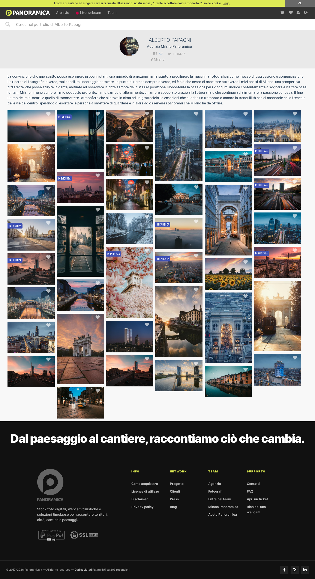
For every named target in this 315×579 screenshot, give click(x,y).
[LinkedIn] (305, 570)
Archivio (62, 12)
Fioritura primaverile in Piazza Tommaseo (139, 314)
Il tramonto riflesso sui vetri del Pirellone (138, 348)
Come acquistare (144, 484)
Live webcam (90, 12)
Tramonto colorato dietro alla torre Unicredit (191, 387)
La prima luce (80, 272)
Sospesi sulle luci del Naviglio (31, 212)
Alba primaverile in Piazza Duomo (34, 246)
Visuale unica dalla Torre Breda (180, 176)
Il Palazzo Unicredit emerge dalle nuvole (40, 137)
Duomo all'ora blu (228, 143)
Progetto (177, 484)
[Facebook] (284, 570)
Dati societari (83, 569)
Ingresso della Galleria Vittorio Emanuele (237, 358)
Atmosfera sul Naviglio (228, 392)
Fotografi (215, 491)
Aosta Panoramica (222, 514)
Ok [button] (300, 3)
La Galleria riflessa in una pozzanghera (236, 177)
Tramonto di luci (80, 306)
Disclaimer (139, 499)
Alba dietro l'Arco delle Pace (31, 177)
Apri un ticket (257, 499)
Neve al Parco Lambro (129, 240)
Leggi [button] (226, 3)
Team (112, 12)
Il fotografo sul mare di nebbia (81, 164)
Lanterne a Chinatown (129, 171)
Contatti (253, 484)
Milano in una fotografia (277, 137)
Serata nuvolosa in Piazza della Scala (185, 210)
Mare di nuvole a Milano (179, 245)
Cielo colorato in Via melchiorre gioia (37, 280)
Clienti (175, 491)
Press (174, 499)
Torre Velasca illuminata (277, 381)
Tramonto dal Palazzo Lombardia (182, 279)
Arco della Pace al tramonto (80, 380)
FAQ (250, 491)
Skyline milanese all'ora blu (277, 239)
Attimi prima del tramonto (130, 137)
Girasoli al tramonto (228, 285)
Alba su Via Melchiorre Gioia (277, 205)
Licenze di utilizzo (145, 491)
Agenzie (214, 484)
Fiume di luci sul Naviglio (31, 314)
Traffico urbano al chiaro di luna (279, 171)
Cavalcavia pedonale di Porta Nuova (36, 382)
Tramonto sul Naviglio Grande (179, 352)
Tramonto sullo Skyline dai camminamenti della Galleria (101, 199)
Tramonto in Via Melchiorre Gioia (132, 382)
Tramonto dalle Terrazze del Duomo (283, 273)
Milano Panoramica (223, 507)
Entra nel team (219, 499)
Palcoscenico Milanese (228, 251)
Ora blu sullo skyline (31, 348)
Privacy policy (142, 507)
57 (161, 54)
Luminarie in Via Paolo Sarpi (129, 205)
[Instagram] (295, 570)
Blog (173, 507)
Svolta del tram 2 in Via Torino (81, 414)
